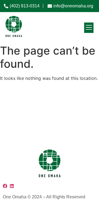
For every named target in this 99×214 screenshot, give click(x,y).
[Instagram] (9, 186)
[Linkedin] (12, 186)
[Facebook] (6, 186)
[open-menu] (89, 27)
